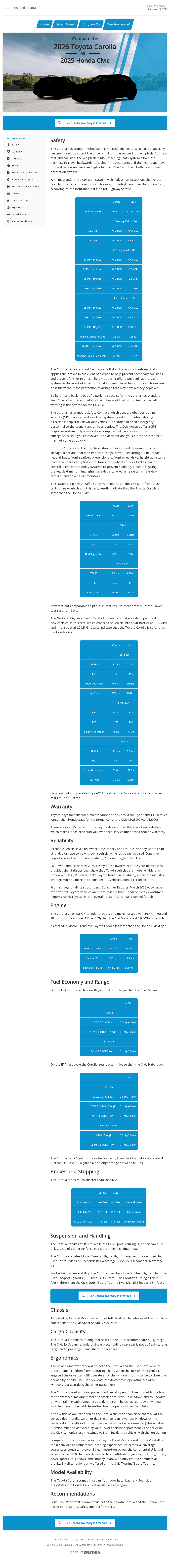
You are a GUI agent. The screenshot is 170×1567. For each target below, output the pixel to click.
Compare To (91, 24)
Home (44, 24)
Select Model (65, 24)
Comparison (18, 138)
